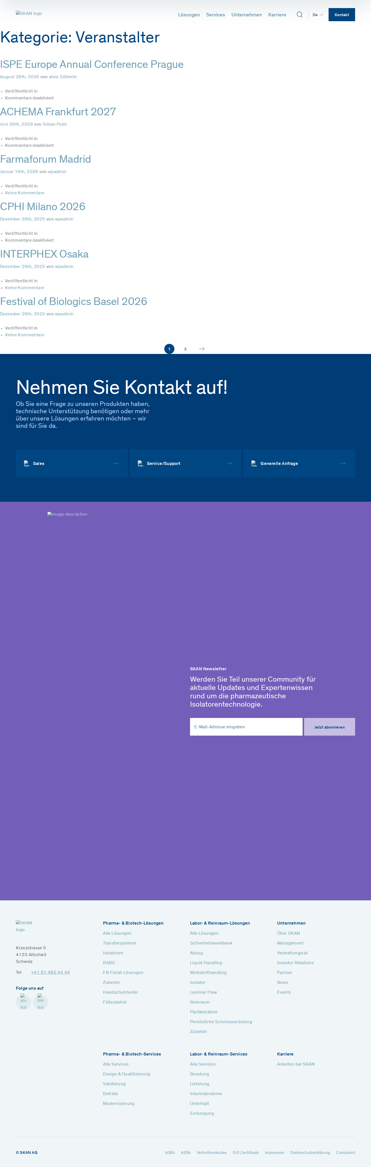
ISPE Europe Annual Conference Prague (91, 65)
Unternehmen (246, 15)
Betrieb (110, 1094)
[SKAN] (29, 15)
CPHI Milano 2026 (42, 207)
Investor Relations (295, 963)
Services (215, 15)
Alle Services (115, 1064)
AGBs (170, 1153)
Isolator (197, 983)
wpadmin (57, 172)
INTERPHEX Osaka (44, 255)
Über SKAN (288, 933)
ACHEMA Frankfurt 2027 (58, 112)
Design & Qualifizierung (126, 1074)
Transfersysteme (119, 943)
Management (290, 943)
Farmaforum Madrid (45, 160)
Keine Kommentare (24, 193)
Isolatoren (113, 953)
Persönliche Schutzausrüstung (221, 1022)
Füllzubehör (115, 1002)
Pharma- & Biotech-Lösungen (133, 923)
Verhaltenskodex (212, 1153)
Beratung (199, 1074)
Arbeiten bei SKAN (296, 1064)
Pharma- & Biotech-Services (132, 1054)
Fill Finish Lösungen (123, 973)
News (282, 983)
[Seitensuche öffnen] (299, 15)
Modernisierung (119, 1104)
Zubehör (111, 983)
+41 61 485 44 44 (50, 972)
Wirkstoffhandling (208, 973)
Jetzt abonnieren (329, 728)
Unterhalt (199, 1104)
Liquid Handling (206, 963)
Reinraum (200, 1002)
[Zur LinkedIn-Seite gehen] (40, 1002)
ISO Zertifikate (246, 1153)
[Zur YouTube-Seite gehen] (23, 1002)
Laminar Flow (203, 992)
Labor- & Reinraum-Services (218, 1054)
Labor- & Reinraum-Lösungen (220, 923)
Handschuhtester (120, 992)
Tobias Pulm (54, 124)
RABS (109, 963)
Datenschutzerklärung (310, 1153)
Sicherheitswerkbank (211, 943)
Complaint (345, 1153)
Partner (284, 973)
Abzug (196, 953)
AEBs (186, 1153)
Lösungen (189, 15)
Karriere (277, 15)
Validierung (114, 1084)
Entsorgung (202, 1114)
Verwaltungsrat (292, 953)
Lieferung (199, 1084)
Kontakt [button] (342, 15)
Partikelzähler (204, 1012)
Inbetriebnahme (206, 1094)
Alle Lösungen (117, 933)
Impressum (275, 1153)
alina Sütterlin (63, 77)
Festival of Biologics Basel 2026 (73, 302)
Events (284, 992)
